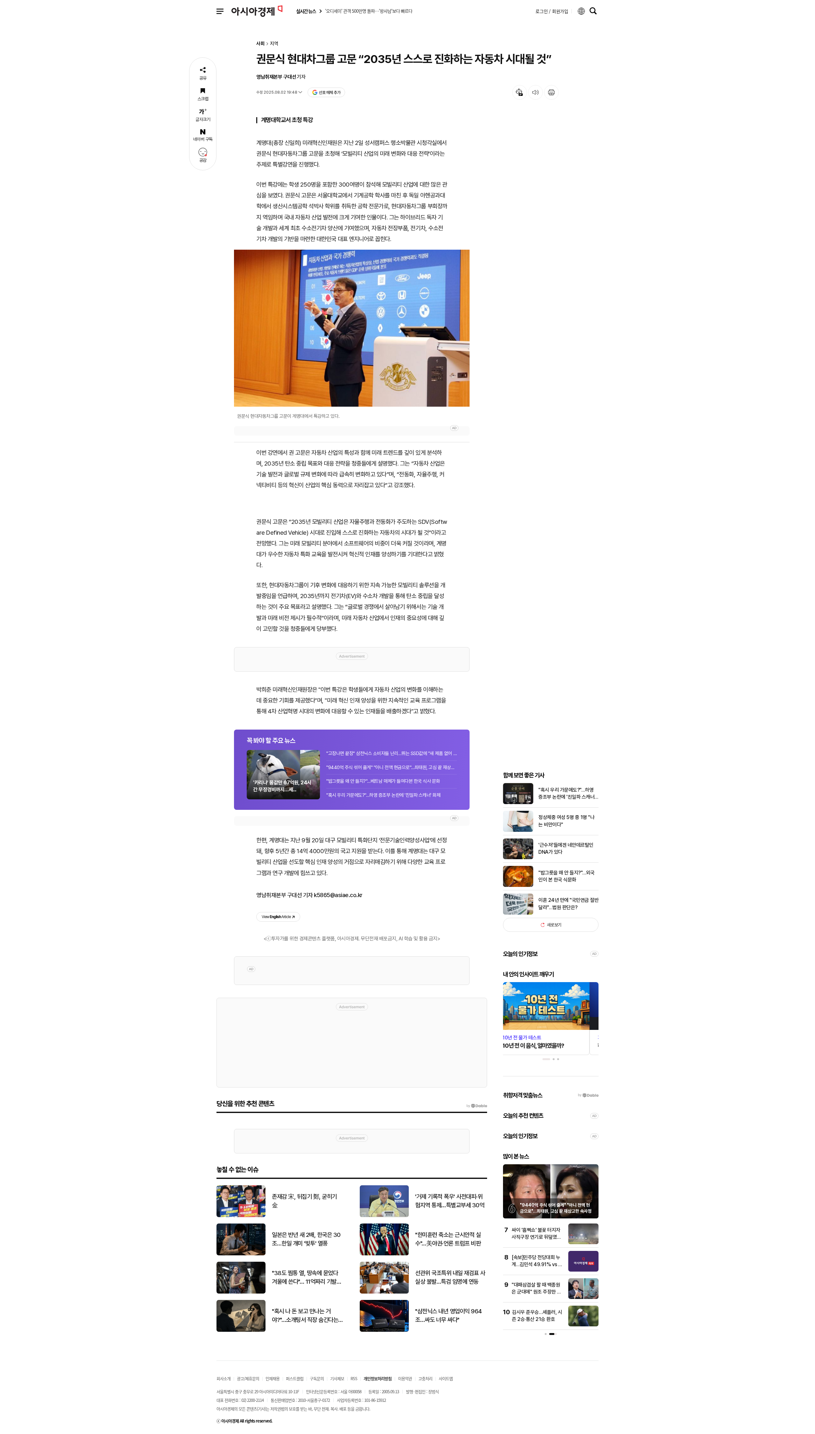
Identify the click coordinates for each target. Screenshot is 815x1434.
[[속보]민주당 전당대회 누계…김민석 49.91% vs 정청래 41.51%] (583, 1270)
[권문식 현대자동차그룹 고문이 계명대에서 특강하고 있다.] (352, 328)
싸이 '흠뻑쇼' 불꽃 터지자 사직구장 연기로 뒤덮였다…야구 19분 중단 (536, 1237)
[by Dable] (476, 1106)
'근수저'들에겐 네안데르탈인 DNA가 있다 (565, 848)
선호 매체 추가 (329, 92)
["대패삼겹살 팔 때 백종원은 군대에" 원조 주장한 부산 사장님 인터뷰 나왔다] (583, 1297)
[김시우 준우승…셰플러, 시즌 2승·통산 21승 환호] (583, 1325)
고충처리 (425, 1378)
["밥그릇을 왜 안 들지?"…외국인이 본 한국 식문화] (518, 885)
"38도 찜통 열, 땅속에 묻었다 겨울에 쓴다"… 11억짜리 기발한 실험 (306, 1277)
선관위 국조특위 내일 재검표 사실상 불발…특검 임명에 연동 (450, 1277)
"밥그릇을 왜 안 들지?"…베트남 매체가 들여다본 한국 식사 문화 (383, 781)
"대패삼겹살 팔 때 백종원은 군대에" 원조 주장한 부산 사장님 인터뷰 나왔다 (536, 1292)
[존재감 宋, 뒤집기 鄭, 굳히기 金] (241, 1215)
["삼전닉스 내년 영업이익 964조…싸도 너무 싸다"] (384, 1330)
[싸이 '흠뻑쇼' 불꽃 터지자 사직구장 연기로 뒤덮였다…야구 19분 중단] (583, 1242)
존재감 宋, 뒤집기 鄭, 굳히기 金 (304, 1201)
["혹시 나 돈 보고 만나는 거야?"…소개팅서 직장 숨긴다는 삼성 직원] (241, 1330)
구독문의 (317, 1378)
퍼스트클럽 (294, 1378)
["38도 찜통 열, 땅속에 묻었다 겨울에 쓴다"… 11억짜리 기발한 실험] (241, 1292)
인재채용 (273, 1378)
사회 (260, 43)
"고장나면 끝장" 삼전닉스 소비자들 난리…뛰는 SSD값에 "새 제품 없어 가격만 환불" (391, 753)
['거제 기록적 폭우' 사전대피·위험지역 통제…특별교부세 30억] (384, 1215)
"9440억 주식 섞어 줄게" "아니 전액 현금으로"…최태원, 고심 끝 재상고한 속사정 (391, 767)
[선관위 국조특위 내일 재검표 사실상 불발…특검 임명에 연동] (384, 1292)
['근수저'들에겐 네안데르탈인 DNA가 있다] (518, 857)
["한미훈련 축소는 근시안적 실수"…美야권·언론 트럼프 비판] (384, 1254)
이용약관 (405, 1378)
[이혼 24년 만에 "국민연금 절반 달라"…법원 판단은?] (518, 913)
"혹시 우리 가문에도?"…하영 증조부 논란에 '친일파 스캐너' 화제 (383, 795)
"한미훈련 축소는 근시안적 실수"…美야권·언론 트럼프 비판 (448, 1239)
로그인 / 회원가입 (551, 11)
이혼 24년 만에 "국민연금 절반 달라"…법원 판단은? (568, 903)
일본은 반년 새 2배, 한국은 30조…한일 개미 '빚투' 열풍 (306, 1239)
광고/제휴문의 (248, 1378)
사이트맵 (446, 1378)
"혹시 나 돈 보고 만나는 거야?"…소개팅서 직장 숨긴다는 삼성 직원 (305, 1316)
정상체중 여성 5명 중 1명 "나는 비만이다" (566, 820)
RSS (354, 1378)
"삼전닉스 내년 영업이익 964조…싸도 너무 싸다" (448, 1315)
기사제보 (337, 1378)
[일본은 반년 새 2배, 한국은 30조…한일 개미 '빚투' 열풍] (241, 1254)
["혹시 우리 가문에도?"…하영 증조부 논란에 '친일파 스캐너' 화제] (518, 802)
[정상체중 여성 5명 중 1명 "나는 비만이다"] (518, 830)
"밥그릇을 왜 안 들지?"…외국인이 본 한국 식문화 (566, 876)
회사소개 (223, 1378)
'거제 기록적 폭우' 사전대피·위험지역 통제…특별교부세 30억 (449, 1201)
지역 (274, 43)
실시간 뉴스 (306, 11)
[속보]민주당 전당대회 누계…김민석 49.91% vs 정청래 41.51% (537, 1264)
